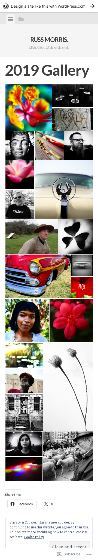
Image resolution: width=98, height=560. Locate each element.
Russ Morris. (49, 39)
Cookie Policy (34, 537)
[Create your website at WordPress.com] (49, 6)
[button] (28, 107)
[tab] (10, 19)
